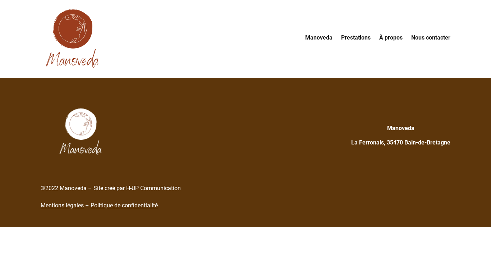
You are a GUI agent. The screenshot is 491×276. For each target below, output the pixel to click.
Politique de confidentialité (124, 205)
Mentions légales (62, 205)
